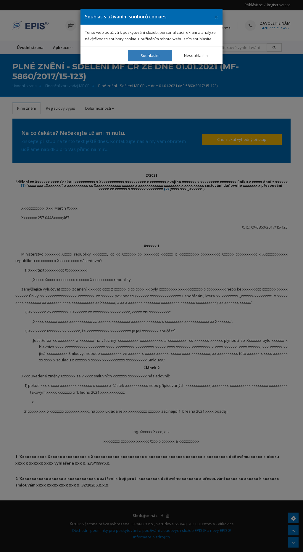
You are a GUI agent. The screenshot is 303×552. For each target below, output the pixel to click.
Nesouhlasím (196, 55)
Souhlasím (150, 55)
